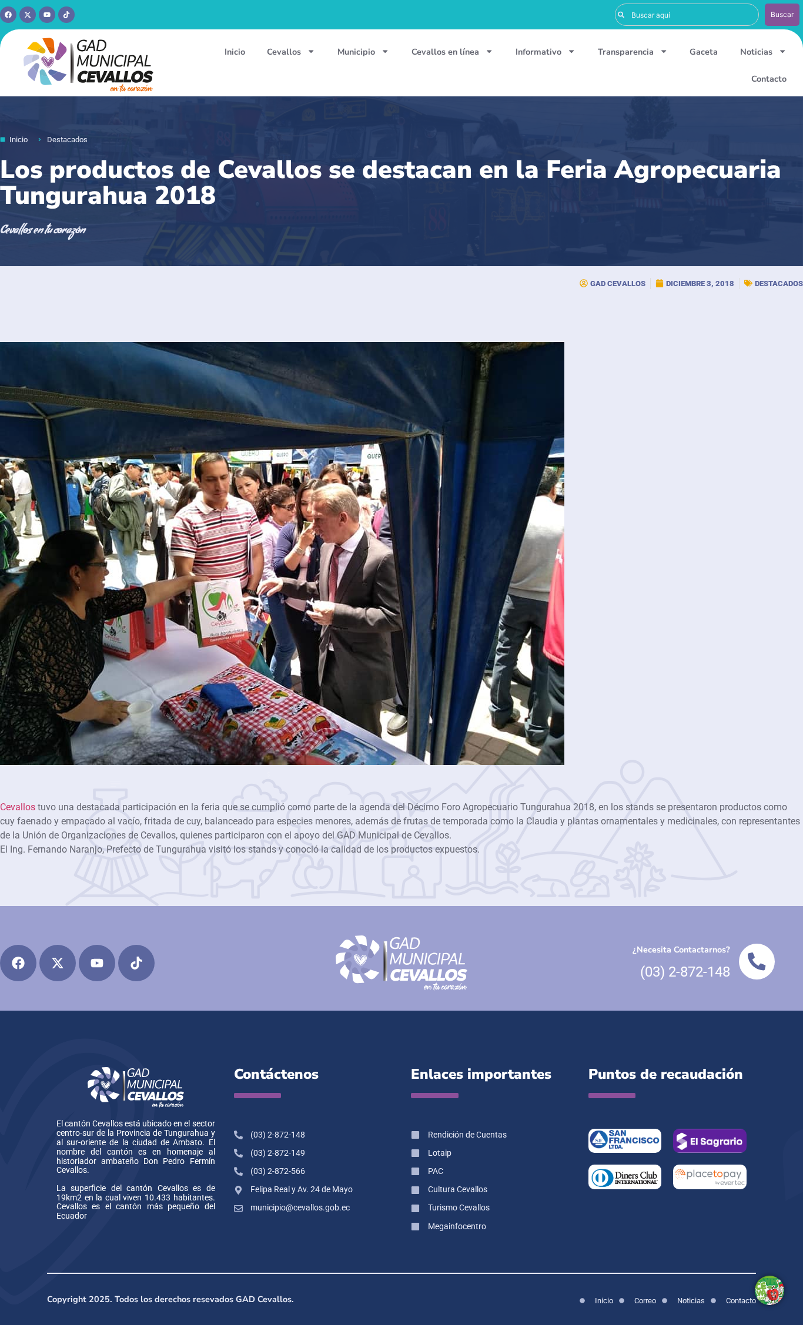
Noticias (756, 52)
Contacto (769, 79)
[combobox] (687, 15)
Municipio (356, 52)
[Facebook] (8, 14)
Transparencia (626, 52)
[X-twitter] (27, 14)
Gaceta (704, 52)
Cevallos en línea (445, 52)
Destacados (779, 283)
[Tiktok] (66, 14)
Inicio (235, 52)
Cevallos (284, 52)
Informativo (538, 52)
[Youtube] (47, 14)
